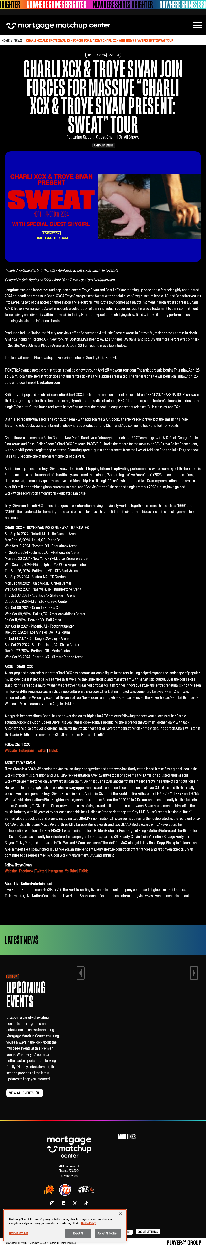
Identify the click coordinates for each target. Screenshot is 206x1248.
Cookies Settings (18, 1233)
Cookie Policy (88, 1223)
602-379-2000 (69, 1176)
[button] (148, 1231)
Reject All (78, 1233)
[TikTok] (86, 1203)
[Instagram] (52, 1203)
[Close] (120, 1213)
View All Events (21, 1093)
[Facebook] (64, 1203)
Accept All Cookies (108, 1233)
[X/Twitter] (75, 1203)
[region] (65, 1225)
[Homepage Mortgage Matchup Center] (58, 25)
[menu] (197, 25)
